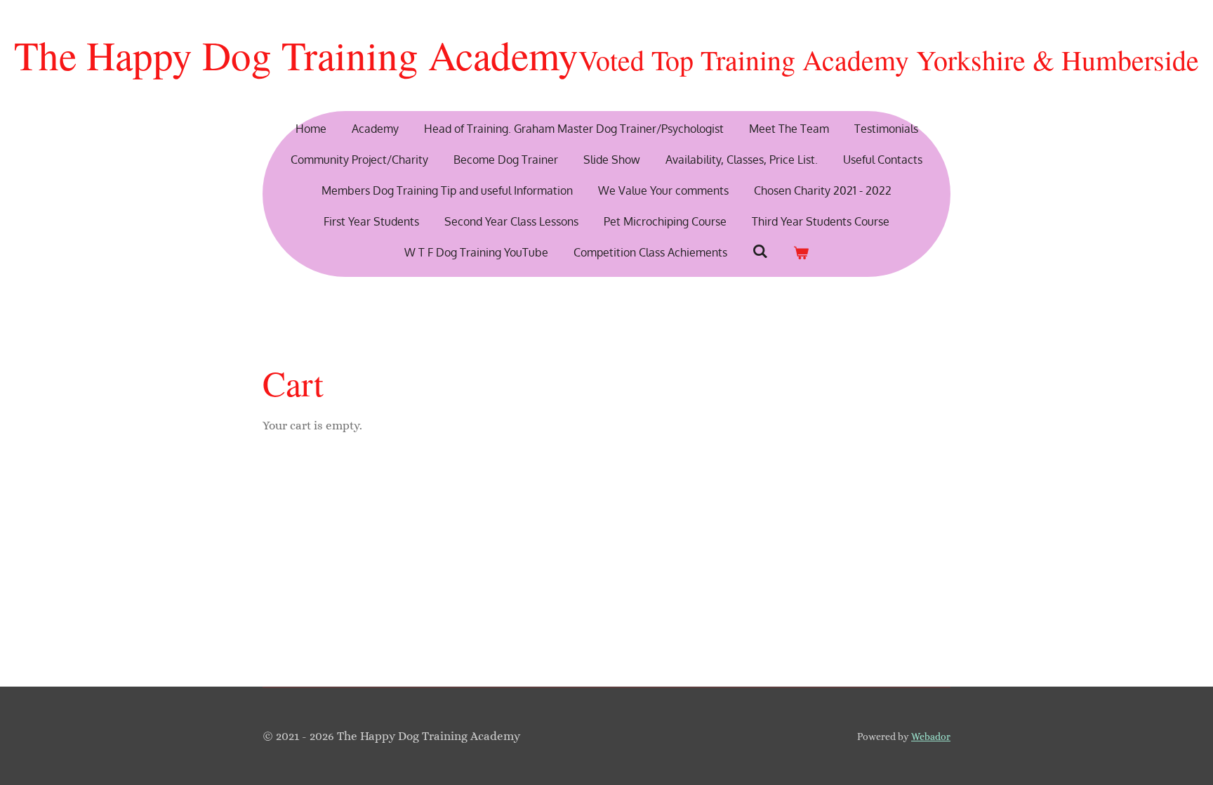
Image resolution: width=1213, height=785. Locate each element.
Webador (930, 736)
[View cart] (801, 252)
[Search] (760, 250)
